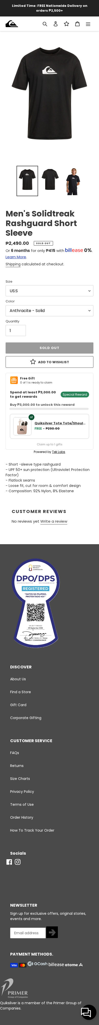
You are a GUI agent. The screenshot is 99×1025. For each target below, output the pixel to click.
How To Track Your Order (32, 830)
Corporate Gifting (25, 717)
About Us (18, 679)
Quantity (12, 321)
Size (9, 281)
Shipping (13, 264)
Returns (17, 765)
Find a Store (20, 691)
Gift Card (18, 704)
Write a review (53, 521)
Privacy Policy (22, 791)
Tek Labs (58, 452)
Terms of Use (22, 804)
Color (10, 301)
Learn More (16, 257)
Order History (21, 817)
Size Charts (20, 778)
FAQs (14, 752)
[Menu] (88, 23)
